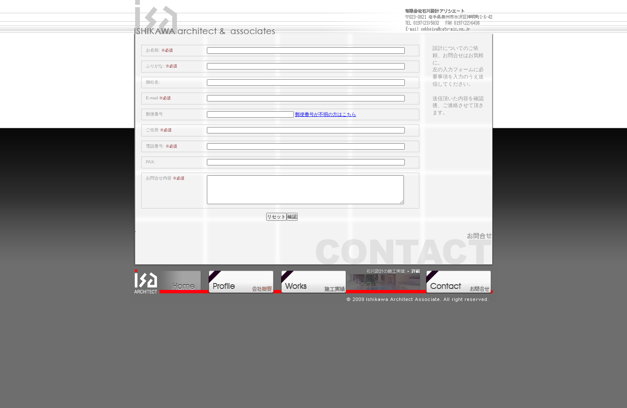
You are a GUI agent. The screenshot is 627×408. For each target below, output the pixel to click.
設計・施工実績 (349, 281)
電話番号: (161, 146)
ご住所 (158, 129)
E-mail (158, 97)
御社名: (153, 82)
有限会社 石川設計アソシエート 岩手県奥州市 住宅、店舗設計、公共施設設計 (204, 19)
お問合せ (458, 281)
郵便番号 (154, 114)
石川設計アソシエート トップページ (168, 281)
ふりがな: (161, 66)
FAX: (150, 161)
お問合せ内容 (165, 178)
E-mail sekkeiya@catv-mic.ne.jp (447, 28)
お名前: (159, 50)
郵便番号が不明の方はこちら (325, 114)
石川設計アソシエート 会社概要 (241, 281)
